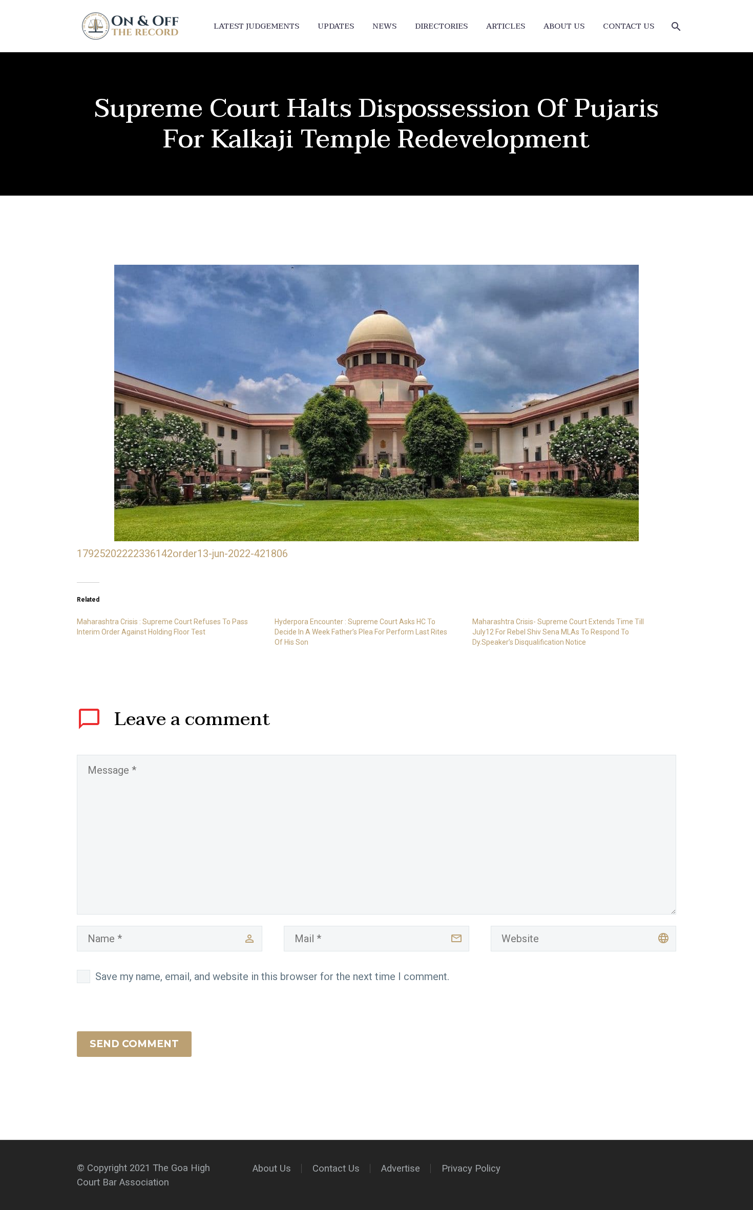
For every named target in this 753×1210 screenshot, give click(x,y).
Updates (336, 26)
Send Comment (134, 1044)
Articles (505, 26)
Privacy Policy (471, 1169)
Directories (441, 26)
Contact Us (628, 26)
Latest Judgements (256, 26)
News (384, 26)
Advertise (400, 1169)
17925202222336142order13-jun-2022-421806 (182, 553)
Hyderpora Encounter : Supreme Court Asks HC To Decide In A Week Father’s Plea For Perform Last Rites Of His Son (361, 632)
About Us (563, 26)
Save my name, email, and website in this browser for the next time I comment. (272, 976)
